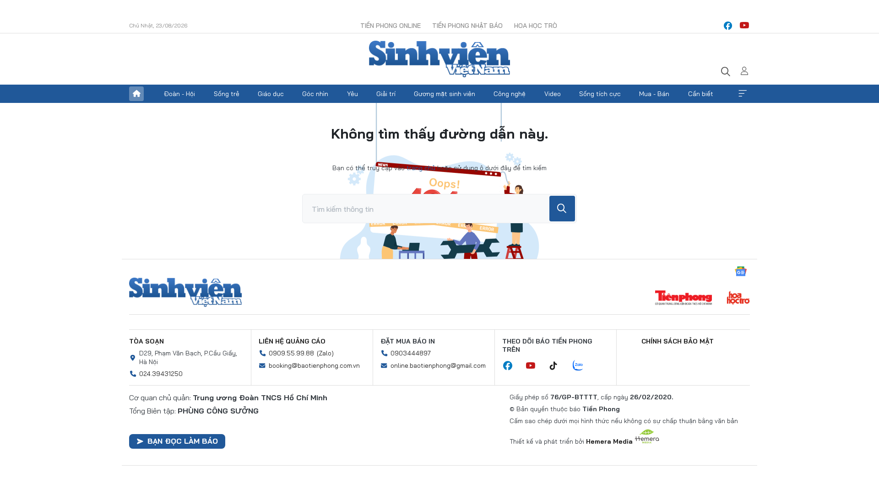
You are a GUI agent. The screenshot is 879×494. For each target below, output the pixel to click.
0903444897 (411, 353)
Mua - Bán (654, 94)
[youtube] (744, 25)
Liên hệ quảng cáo (292, 341)
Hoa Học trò (535, 25)
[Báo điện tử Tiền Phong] (683, 298)
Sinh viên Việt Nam (185, 292)
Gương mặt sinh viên (444, 94)
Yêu (352, 94)
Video (552, 94)
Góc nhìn (315, 94)
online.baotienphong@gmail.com (438, 365)
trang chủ (421, 168)
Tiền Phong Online (390, 25)
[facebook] (727, 25)
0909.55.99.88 (291, 353)
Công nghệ (510, 94)
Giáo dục (271, 94)
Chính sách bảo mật (677, 341)
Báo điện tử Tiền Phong (439, 59)
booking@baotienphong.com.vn (314, 365)
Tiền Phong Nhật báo (467, 25)
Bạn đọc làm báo (182, 441)
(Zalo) (325, 353)
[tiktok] (558, 365)
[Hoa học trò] (738, 298)
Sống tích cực (600, 94)
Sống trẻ (226, 94)
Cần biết (700, 94)
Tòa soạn (146, 341)
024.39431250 (161, 374)
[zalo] (583, 366)
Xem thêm (742, 93)
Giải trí (386, 94)
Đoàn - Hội (179, 94)
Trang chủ (136, 93)
